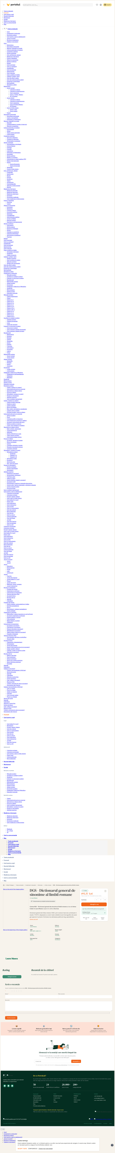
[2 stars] (14, 991)
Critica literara (11, 146)
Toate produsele (8, 11)
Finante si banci (11, 210)
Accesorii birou (11, 596)
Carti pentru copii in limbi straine (16, 753)
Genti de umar (11, 462)
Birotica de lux (11, 597)
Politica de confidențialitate (61, 1065)
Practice (9, 237)
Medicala (9, 829)
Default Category (10, 885)
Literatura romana (12, 495)
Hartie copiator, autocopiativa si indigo (18, 604)
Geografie (10, 167)
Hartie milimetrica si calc (14, 434)
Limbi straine (10, 134)
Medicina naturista (12, 192)
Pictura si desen (11, 392)
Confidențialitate (98, 1123)
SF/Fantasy (13, 106)
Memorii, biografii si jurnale (14, 48)
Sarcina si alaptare (12, 137)
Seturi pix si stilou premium (14, 660)
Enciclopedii (10, 129)
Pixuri (8, 417)
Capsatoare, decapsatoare (14, 642)
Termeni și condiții (88, 1123)
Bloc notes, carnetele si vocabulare (17, 409)
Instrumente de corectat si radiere (17, 420)
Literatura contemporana (17, 91)
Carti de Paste (11, 518)
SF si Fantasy (14, 96)
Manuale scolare (11, 275)
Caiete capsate (11, 405)
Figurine (9, 576)
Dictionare (10, 285)
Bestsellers (35, 1102)
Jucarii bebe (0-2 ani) (13, 579)
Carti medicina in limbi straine (15, 199)
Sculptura (9, 179)
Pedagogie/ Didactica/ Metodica (16, 790)
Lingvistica (10, 151)
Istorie (8, 162)
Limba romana (11, 369)
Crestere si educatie (13, 139)
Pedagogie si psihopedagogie (15, 374)
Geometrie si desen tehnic (14, 391)
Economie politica (12, 212)
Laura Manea (34, 898)
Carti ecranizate (11, 70)
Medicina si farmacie (10, 21)
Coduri (9, 204)
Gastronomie (10, 71)
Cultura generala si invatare (15, 50)
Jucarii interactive (12, 586)
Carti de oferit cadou (13, 78)
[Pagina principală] (3, 885)
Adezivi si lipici (11, 478)
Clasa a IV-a (10, 303)
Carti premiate (11, 65)
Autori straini (10, 98)
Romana (9, 336)
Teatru (9, 180)
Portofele (9, 664)
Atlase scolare (11, 283)
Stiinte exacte (11, 227)
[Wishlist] (97, 4)
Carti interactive (11, 505)
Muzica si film (11, 682)
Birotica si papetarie (13, 40)
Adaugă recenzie (12, 976)
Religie (9, 63)
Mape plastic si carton (13, 621)
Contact (55, 1102)
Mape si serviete (11, 655)
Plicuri (8, 607)
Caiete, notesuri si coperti (14, 387)
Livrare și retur (57, 1098)
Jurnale (9, 520)
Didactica (9, 376)
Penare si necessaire (13, 396)
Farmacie (9, 195)
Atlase (8, 131)
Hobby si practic (11, 255)
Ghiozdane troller (12, 458)
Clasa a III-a (10, 301)
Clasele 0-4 (13, 455)
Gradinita (9, 288)
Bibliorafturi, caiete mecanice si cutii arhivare (20, 614)
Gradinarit (10, 253)
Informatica (10, 225)
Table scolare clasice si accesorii (16, 632)
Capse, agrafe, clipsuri (13, 649)
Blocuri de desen (12, 407)
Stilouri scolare (11, 415)
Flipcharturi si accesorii (13, 627)
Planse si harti (11, 291)
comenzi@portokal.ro (99, 1098)
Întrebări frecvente (58, 1096)
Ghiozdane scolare (12, 452)
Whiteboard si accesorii (13, 630)
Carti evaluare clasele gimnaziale (16, 329)
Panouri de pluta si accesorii (15, 629)
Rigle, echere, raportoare (14, 429)
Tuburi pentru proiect (13, 435)
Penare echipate (11, 467)
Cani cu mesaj (11, 688)
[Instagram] (8, 1085)
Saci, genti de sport (12, 463)
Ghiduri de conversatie (13, 263)
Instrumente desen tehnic (14, 437)
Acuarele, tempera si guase (15, 440)
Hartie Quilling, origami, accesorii (16, 480)
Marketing (10, 209)
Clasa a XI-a (10, 314)
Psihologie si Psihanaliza (14, 119)
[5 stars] (21, 991)
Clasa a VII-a (10, 308)
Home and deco (11, 678)
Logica (9, 351)
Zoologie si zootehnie (13, 232)
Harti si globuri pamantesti (14, 399)
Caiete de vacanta (12, 324)
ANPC (110, 1123)
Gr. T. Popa (10, 831)
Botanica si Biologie (12, 228)
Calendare (10, 601)
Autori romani (11, 88)
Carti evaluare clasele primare (15, 331)
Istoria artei (10, 174)
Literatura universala (13, 493)
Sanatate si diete (12, 85)
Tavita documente (12, 645)
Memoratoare (11, 290)
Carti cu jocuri (11, 515)
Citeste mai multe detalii (46, 1148)
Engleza (9, 344)
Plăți (55, 1100)
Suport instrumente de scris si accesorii (18, 647)
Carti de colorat (11, 510)
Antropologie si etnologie (14, 144)
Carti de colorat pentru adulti (15, 80)
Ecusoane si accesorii (13, 625)
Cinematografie (11, 184)
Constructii (10, 573)
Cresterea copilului (12, 51)
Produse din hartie (12, 589)
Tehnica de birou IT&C (13, 594)
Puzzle (8, 569)
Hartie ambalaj (11, 611)
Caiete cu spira (11, 404)
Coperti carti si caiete (13, 410)
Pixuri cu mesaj (11, 690)
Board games (10, 568)
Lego (8, 571)
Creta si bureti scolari (13, 487)
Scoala (6, 19)
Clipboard (10, 622)
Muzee (9, 176)
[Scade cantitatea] (96, 899)
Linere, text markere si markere (15, 425)
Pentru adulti (13, 111)
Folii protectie (11, 619)
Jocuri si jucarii (11, 38)
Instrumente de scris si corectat (16, 389)
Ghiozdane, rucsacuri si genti (15, 394)
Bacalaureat (10, 280)
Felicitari (9, 693)
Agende (9, 599)
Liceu (8, 323)
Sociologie (10, 154)
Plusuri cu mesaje (12, 697)
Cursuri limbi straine (12, 169)
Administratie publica (13, 217)
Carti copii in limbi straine (14, 498)
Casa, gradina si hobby (13, 75)
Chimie (9, 339)
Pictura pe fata (11, 488)
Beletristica (10, 45)
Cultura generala (11, 516)
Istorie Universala (15, 166)
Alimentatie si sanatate (13, 141)
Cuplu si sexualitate (12, 118)
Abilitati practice (12, 397)
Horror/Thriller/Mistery (16, 104)
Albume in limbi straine (13, 185)
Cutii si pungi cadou (12, 695)
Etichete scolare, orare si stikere (16, 412)
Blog (5, 24)
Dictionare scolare (12, 789)
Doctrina (9, 202)
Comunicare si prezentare (14, 592)
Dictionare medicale (12, 197)
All (7, 832)
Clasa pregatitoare (12, 296)
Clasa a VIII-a (11, 310)
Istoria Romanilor (15, 164)
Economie (10, 207)
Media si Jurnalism (12, 157)
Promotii (6, 13)
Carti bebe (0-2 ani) (12, 500)
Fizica (8, 353)
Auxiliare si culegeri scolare (15, 276)
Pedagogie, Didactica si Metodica (16, 286)
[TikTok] (12, 1085)
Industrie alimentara (12, 233)
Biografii (9, 123)
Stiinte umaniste (11, 53)
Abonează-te (76, 1061)
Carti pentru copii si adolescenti (16, 37)
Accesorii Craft (11, 482)
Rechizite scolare (12, 35)
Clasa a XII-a (10, 316)
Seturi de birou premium (14, 662)
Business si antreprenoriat (14, 222)
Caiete (9, 798)
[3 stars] (17, 991)
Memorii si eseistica (12, 126)
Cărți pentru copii (37, 1100)
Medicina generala (12, 190)
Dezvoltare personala (13, 47)
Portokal (13, 5)
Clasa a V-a (10, 305)
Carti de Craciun (11, 521)
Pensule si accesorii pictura (15, 447)
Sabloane (9, 432)
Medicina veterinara (12, 194)
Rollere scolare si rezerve (14, 424)
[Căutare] (36, 5)
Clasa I (9, 298)
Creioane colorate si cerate (14, 445)
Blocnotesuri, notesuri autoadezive (17, 609)
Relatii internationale (13, 161)
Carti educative (11, 503)
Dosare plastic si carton (13, 617)
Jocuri (8, 561)
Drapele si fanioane (12, 634)
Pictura (9, 177)
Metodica (9, 377)
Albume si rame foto (12, 677)
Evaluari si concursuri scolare (15, 278)
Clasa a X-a (10, 313)
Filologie (9, 147)
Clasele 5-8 (13, 457)
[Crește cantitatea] (105, 899)
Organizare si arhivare (13, 591)
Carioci (9, 444)
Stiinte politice (11, 156)
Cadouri (75, 1102)
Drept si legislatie (12, 58)
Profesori (76, 1096)
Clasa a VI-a (10, 306)
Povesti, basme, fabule (13, 496)
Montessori (7, 18)
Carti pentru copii (9, 14)
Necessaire (10, 470)
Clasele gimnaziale (12, 321)
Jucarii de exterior (12, 578)
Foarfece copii (11, 477)
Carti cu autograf (12, 66)
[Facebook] (4, 1085)
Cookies (105, 1123)
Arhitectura (10, 182)
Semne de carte (11, 672)
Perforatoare (10, 644)
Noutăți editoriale (37, 1098)
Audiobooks (10, 68)
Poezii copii (10, 501)
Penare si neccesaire (13, 808)
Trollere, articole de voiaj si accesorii (17, 683)
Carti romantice (14, 93)
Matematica (10, 334)
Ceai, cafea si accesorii (13, 680)
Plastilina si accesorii (13, 473)
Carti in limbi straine (12, 108)
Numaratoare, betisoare (13, 475)
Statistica (9, 214)
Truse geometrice (12, 430)
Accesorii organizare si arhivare (16, 616)
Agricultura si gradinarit (13, 235)
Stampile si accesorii (13, 652)
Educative (10, 566)
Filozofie (9, 149)
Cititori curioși (77, 1100)
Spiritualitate (10, 83)
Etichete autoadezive (13, 606)
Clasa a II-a (10, 300)
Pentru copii (13, 109)
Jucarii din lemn (11, 582)
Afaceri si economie (12, 60)
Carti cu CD (10, 525)
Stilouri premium (11, 659)
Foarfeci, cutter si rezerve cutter (16, 650)
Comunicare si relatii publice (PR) (16, 159)
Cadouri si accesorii (12, 42)
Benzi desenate (11, 511)
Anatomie (9, 366)
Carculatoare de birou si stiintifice (16, 637)
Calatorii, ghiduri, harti (13, 76)
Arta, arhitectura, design (14, 55)
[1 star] (12, 991)
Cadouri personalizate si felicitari (16, 670)
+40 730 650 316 (98, 1096)
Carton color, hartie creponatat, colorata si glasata (21, 485)
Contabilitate (10, 215)
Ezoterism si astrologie (13, 81)
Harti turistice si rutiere (13, 260)
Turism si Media (11, 219)
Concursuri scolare (12, 328)
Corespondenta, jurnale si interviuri (17, 124)
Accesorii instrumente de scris (15, 422)
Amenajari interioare (13, 252)
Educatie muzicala (12, 293)
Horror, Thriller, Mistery (16, 94)
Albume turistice (11, 262)
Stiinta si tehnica (11, 61)
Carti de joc (10, 513)
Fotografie (10, 172)
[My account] (100, 4)
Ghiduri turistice (11, 258)
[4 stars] (19, 991)
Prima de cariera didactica (39, 1106)
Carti (8, 32)
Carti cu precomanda (10, 22)
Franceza (9, 346)
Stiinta (9, 230)
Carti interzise (11, 73)
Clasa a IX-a (10, 311)
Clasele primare (11, 319)
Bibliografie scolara (12, 281)
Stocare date (10, 639)
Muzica (9, 187)
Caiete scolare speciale (13, 402)
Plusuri (9, 581)
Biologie (9, 338)
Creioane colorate (12, 448)
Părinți (75, 1098)
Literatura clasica (15, 90)
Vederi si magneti (12, 692)
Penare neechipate (12, 468)
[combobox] (29, 5)
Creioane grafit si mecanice (15, 419)
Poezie (9, 113)
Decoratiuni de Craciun (13, 685)
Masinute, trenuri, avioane (14, 584)
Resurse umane (11, 220)
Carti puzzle (10, 506)
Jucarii (9, 563)
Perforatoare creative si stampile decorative (19, 483)
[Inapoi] (1, 1129)
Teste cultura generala (13, 133)
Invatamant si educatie (13, 33)
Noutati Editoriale (9, 16)
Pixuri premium (11, 657)
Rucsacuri (10, 460)
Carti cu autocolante (13, 508)
